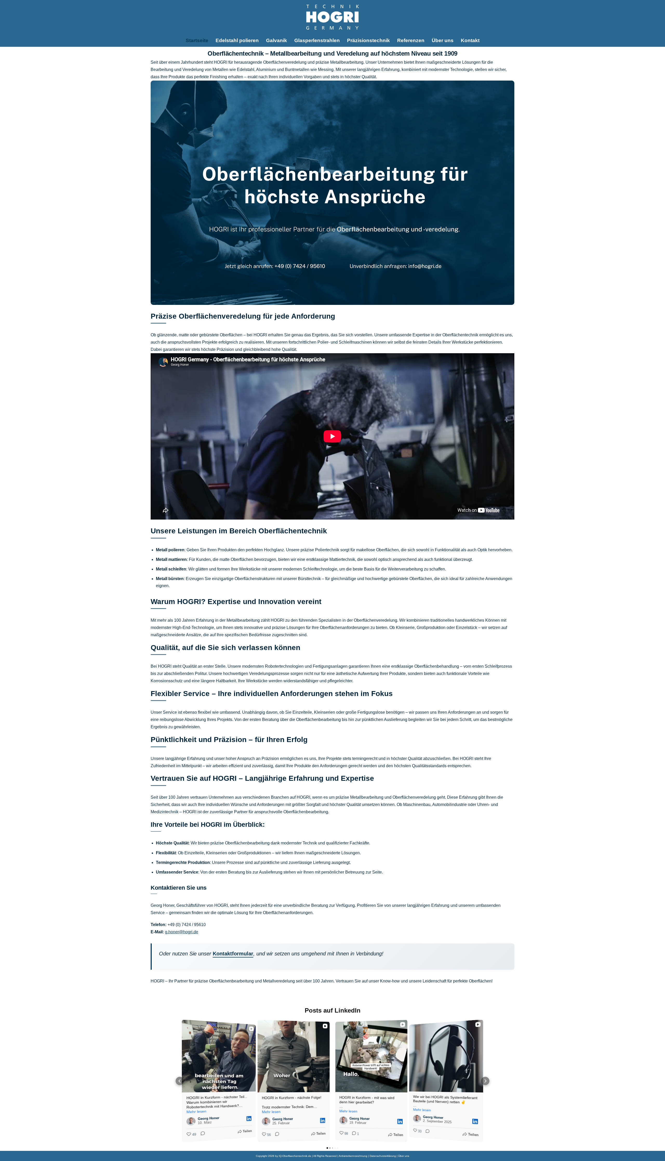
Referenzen (410, 40)
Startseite (197, 40)
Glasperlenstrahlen (317, 40)
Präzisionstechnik (368, 40)
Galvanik (276, 40)
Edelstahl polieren (237, 40)
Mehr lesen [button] (197, 1111)
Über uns (443, 40)
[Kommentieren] (201, 1134)
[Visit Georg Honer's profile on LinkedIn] (191, 1121)
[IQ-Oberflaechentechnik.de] (332, 17)
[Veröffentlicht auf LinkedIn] (249, 1118)
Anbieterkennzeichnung (353, 1156)
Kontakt (470, 40)
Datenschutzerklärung (383, 1156)
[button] (180, 1081)
